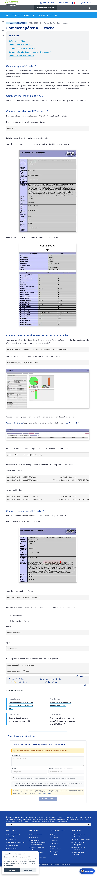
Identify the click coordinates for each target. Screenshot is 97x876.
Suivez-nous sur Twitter (82, 840)
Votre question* (16, 755)
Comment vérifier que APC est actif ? (22, 48)
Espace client (63, 3)
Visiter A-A (87, 3)
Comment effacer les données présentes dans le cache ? (30, 52)
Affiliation (55, 843)
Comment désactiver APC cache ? (21, 56)
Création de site (13, 845)
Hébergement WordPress (16, 842)
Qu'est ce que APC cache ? (19, 41)
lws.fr (53, 846)
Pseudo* (14, 768)
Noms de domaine (37, 835)
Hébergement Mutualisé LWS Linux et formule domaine (38, 842)
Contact (54, 854)
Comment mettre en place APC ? (21, 45)
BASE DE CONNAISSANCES (45, 8)
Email (61, 768)
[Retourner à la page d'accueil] (7, 15)
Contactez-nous (48, 3)
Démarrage (34, 838)
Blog (53, 835)
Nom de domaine (13, 848)
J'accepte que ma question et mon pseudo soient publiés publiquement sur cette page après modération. (45, 778)
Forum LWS (55, 840)
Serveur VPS (12, 840)
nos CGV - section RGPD (45, 793)
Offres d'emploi (57, 849)
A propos (55, 852)
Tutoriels (55, 838)
